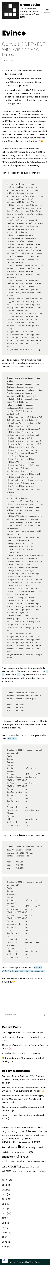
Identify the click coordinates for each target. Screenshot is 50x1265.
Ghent (18, 1138)
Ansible (5, 1127)
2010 (4, 1227)
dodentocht (28, 1135)
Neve (12, 1262)
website (6, 1171)
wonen (23, 1171)
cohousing (12, 1131)
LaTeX (30, 90)
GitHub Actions (9, 1141)
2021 (4, 1194)
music (40, 1147)
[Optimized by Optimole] (5, 1260)
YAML (34, 1171)
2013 (4, 1213)
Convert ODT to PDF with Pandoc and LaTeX (23, 49)
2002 (4, 1241)
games (4, 1139)
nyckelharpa (7, 1152)
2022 (4, 1189)
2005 (4, 1237)
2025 (4, 1180)
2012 (4, 1218)
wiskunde (16, 1171)
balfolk (34, 1128)
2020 (4, 1199)
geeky (11, 1138)
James (5, 1115)
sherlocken (8, 1156)
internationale (24, 1142)
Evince (37, 93)
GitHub (28, 1138)
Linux (22, 1147)
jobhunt (36, 1141)
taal (43, 1161)
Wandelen (36, 1167)
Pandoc (18, 90)
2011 (4, 1222)
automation (23, 1127)
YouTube (42, 1171)
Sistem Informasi (10, 1107)
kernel (6, 1147)
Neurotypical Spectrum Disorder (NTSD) (22, 1032)
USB (23, 1167)
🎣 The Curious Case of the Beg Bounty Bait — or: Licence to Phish (23, 1079)
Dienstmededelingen (12, 1135)
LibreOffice (10, 82)
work (29, 1171)
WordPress (35, 1262)
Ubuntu (14, 1166)
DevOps (42, 1131)
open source (20, 1152)
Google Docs (14, 103)
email (36, 1135)
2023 (4, 1185)
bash (41, 1127)
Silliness (22, 1156)
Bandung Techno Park (13, 1076)
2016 (4, 1203)
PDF (17, 93)
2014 (4, 1208)
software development (17, 1161)
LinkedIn (14, 1148)
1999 (4, 1246)
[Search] (44, 1014)
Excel (42, 1135)
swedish (37, 1162)
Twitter (4, 1167)
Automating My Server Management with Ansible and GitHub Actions (23, 1099)
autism (13, 1128)
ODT (19, 70)
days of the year (27, 1131)
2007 (4, 1232)
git (23, 1138)
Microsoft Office (33, 82)
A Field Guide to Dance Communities (21, 1053)
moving (32, 1147)
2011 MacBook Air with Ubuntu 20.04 (20, 127)
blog (4, 1131)
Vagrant (29, 1167)
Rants (30, 1152)
